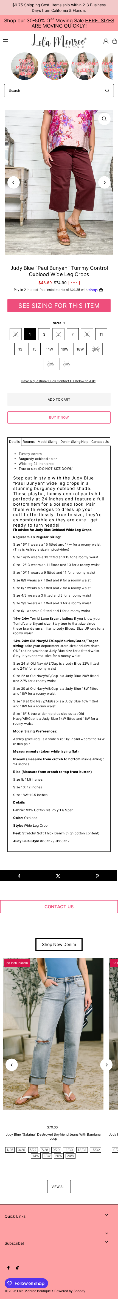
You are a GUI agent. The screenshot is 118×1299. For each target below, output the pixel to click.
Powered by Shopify (69, 1291)
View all (59, 1187)
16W (64, 349)
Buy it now (59, 417)
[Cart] (115, 41)
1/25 (10, 1150)
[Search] (107, 90)
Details (14, 442)
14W (49, 349)
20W (96, 349)
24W (66, 364)
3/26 (21, 1150)
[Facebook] (8, 1268)
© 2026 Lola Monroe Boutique (28, 1291)
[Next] (104, 182)
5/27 (33, 1150)
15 (34, 349)
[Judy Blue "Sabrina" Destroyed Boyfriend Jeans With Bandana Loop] (53, 1034)
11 (101, 334)
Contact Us (100, 442)
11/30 (68, 1150)
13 (20, 349)
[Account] (105, 41)
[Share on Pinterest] (97, 875)
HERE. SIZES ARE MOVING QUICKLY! (73, 23)
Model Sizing (47, 442)
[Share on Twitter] (58, 875)
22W (50, 364)
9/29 (56, 1150)
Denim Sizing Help (74, 442)
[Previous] (13, 182)
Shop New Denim (59, 944)
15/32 (95, 1150)
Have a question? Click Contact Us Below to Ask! (58, 381)
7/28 (44, 1150)
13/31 (82, 1150)
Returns (29, 442)
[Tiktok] (17, 1268)
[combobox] (59, 90)
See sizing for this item (59, 305)
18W (80, 349)
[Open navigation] (14, 40)
